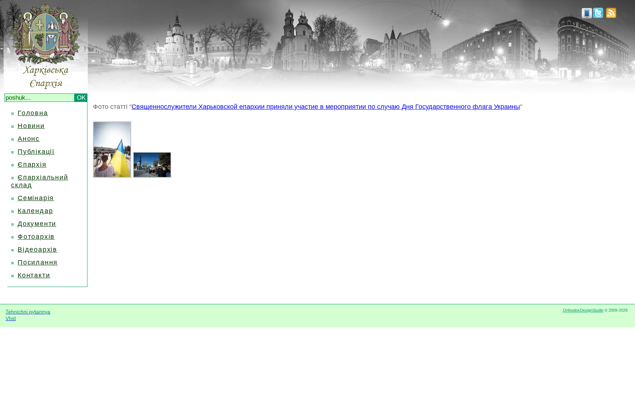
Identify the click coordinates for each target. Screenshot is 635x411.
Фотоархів (36, 236)
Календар (35, 211)
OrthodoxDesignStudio (583, 310)
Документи (37, 223)
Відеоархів (37, 249)
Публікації (36, 151)
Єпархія (32, 164)
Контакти (34, 275)
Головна (33, 113)
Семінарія (36, 198)
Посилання (38, 262)
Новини (31, 126)
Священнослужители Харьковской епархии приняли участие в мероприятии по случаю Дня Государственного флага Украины (326, 106)
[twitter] (598, 16)
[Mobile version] (587, 16)
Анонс (29, 138)
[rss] (611, 16)
